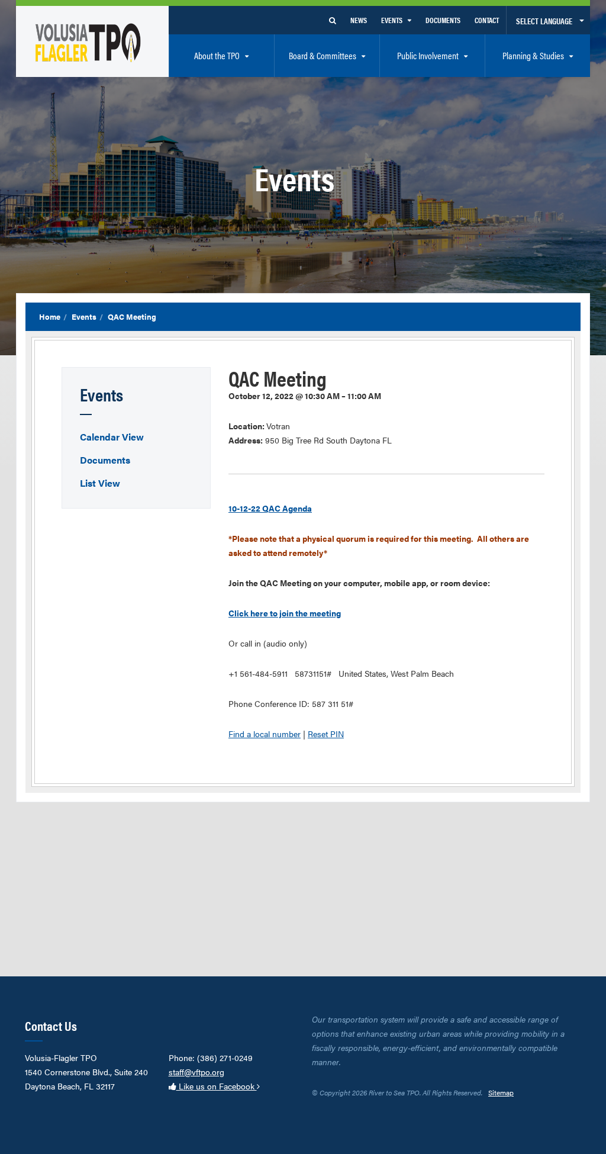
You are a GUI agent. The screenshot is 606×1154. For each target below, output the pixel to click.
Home (49, 316)
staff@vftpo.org (196, 1072)
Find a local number (264, 734)
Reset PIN (326, 734)
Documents (105, 460)
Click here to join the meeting (284, 613)
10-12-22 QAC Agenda (270, 508)
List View (100, 483)
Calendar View (112, 436)
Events (84, 316)
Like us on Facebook (216, 1086)
